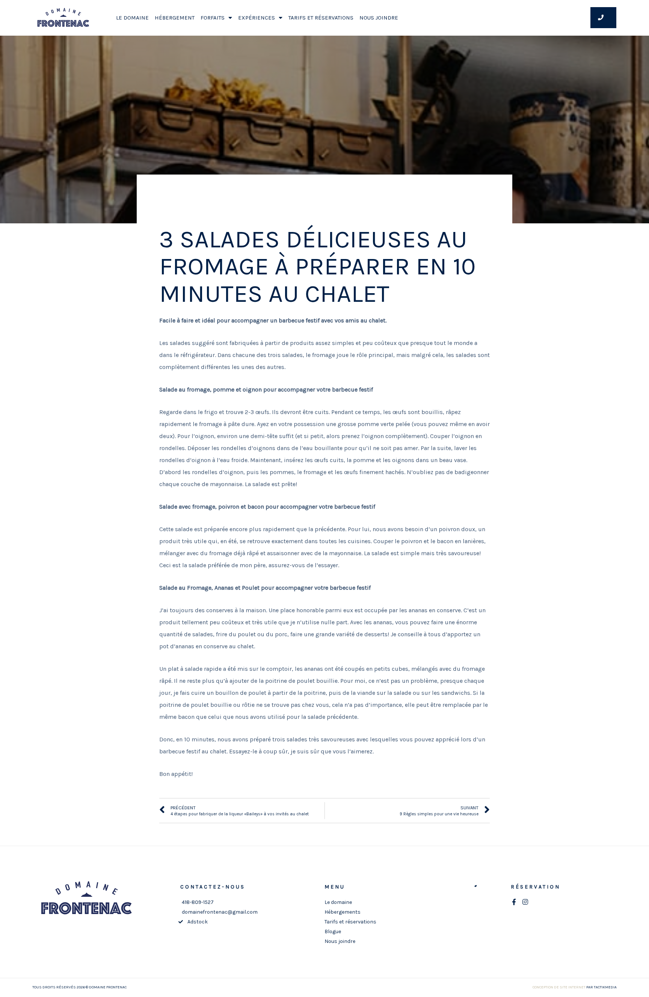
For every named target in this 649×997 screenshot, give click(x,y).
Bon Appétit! (325, 200)
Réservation (535, 887)
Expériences (256, 17)
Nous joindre (378, 17)
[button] (603, 17)
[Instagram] (525, 902)
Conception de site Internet (559, 987)
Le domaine (132, 17)
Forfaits (213, 17)
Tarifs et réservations (320, 17)
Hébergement (175, 17)
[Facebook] (514, 902)
